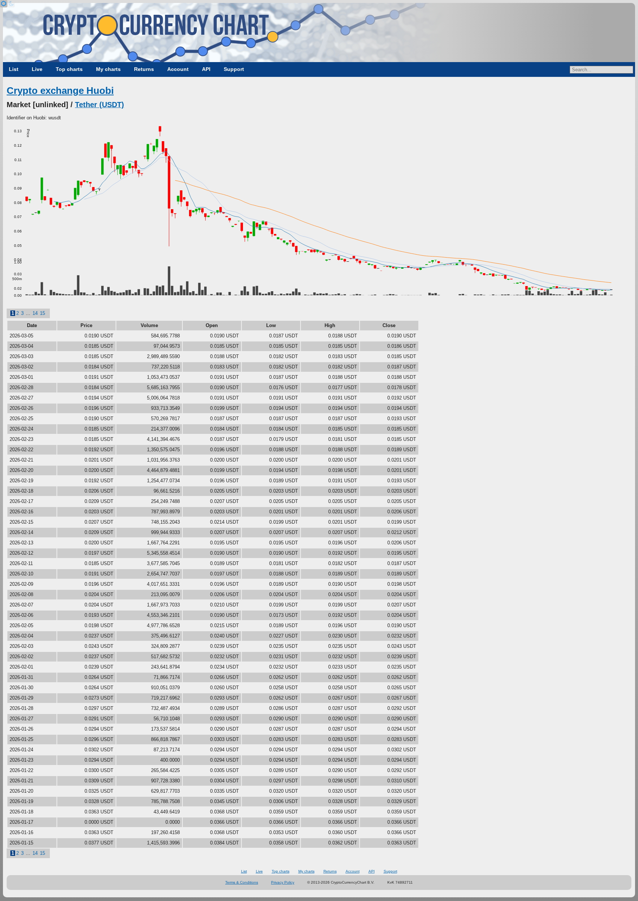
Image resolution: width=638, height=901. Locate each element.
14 (35, 313)
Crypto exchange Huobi (60, 90)
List (13, 69)
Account (178, 69)
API (206, 69)
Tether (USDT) (99, 105)
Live (37, 69)
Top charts (69, 69)
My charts (108, 69)
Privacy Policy (282, 882)
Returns (144, 69)
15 (42, 313)
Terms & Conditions (241, 882)
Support (234, 69)
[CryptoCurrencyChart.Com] (319, 32)
